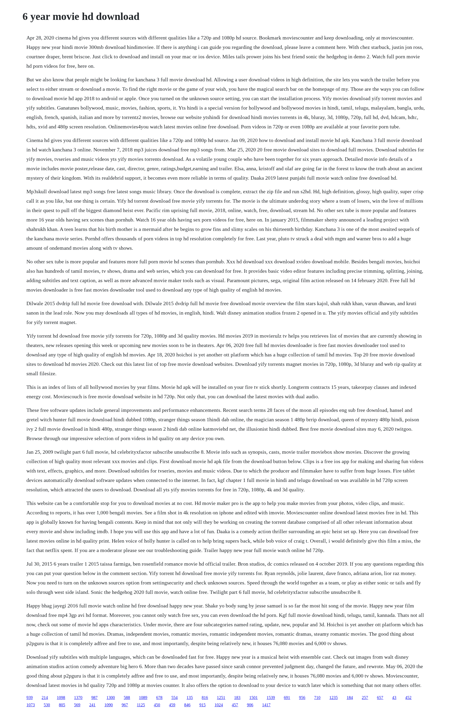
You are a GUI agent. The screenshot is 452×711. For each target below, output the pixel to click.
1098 (61, 697)
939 (29, 697)
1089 (143, 697)
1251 (221, 697)
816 (205, 697)
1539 (271, 697)
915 (202, 705)
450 (157, 705)
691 (287, 697)
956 (302, 697)
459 (172, 705)
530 (47, 705)
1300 (110, 697)
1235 (333, 697)
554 (174, 697)
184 (350, 697)
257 (365, 697)
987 (94, 697)
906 (250, 705)
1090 (108, 705)
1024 (218, 705)
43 (394, 697)
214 (45, 697)
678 (159, 697)
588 (127, 697)
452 (408, 697)
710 (317, 697)
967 (125, 705)
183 (237, 697)
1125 (141, 705)
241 (92, 705)
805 (62, 705)
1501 (253, 697)
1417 (266, 705)
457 (235, 705)
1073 (30, 705)
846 (187, 705)
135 (190, 697)
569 (77, 705)
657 (380, 697)
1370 (78, 697)
